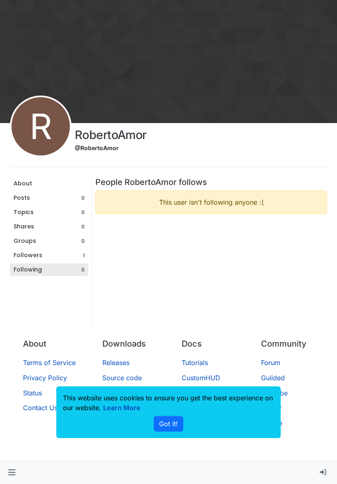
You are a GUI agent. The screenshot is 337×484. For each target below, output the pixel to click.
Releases (115, 362)
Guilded (273, 378)
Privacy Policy (45, 378)
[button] (11, 472)
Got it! (168, 424)
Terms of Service (49, 362)
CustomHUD (201, 378)
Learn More (122, 408)
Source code (122, 378)
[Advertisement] (211, 278)
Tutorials (195, 362)
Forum (270, 362)
